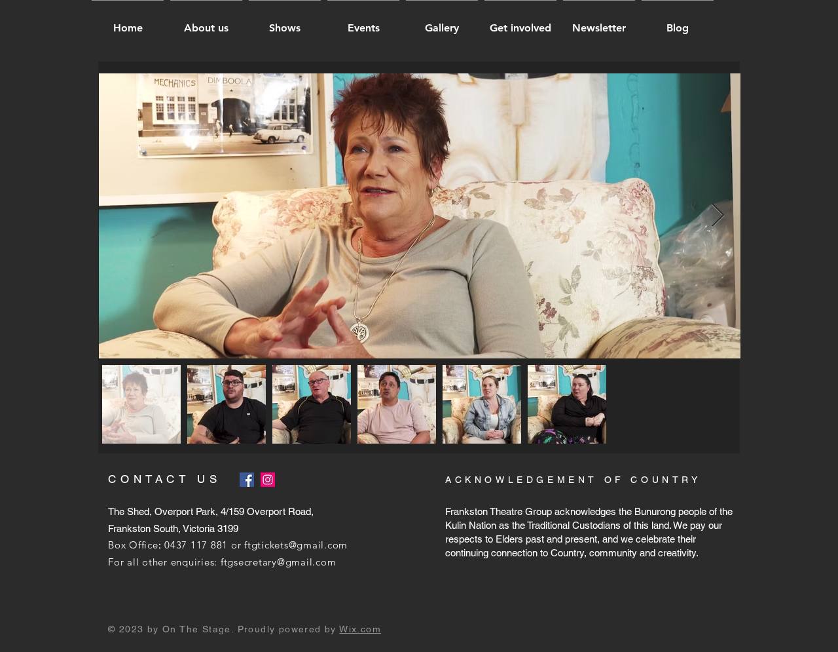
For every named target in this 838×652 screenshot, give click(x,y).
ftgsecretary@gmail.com (279, 562)
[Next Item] (717, 216)
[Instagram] (268, 479)
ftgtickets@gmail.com (296, 545)
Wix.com (360, 629)
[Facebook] (247, 479)
